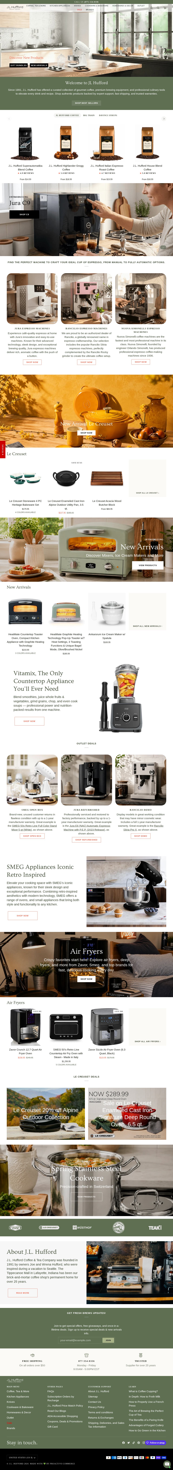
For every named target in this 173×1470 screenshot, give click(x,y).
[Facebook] (123, 1443)
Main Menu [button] (13, 1387)
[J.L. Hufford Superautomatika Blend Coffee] (25, 143)
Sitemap (93, 1396)
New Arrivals (39, 65)
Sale (9, 1423)
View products (148, 565)
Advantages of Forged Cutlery (146, 1425)
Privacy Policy (96, 1407)
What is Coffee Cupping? (143, 1391)
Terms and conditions (100, 1412)
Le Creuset (16, 454)
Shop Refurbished (86, 840)
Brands (11, 1428)
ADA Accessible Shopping (62, 1416)
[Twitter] (128, 1443)
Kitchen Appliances (18, 1396)
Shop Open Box (32, 836)
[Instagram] (144, 1443)
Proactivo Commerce (62, 1464)
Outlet (10, 1417)
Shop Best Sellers (86, 103)
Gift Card (52, 1426)
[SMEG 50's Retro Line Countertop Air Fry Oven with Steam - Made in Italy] (66, 1027)
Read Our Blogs (56, 1410)
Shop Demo (140, 836)
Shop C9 (24, 214)
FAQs (50, 1391)
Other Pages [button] (55, 1387)
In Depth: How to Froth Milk (144, 1396)
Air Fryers (16, 1002)
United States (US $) (21, 1458)
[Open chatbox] (167, 1464)
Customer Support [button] (99, 1387)
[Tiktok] (134, 1443)
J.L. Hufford (16, 1464)
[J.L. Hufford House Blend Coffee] (147, 143)
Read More (22, 1293)
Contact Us (94, 1401)
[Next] (163, 118)
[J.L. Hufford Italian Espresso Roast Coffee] (107, 143)
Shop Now (32, 362)
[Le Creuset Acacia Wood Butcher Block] (107, 478)
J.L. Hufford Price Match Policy (65, 1405)
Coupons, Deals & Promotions (65, 1421)
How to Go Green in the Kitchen (147, 1430)
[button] (36, 6)
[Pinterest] (138, 1443)
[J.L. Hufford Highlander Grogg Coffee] (66, 143)
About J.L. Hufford (98, 1391)
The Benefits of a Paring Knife (146, 1420)
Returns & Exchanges (101, 1417)
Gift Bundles (19, 65)
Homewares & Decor (19, 1412)
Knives (11, 1401)
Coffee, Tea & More (18, 1391)
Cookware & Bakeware (20, 1407)
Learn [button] (132, 1387)
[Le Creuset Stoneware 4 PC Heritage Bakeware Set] (25, 478)
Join (108, 1340)
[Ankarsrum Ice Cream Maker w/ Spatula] (107, 611)
